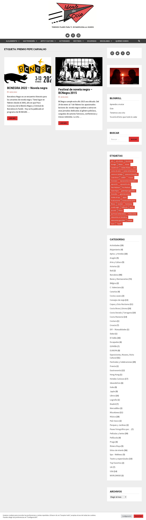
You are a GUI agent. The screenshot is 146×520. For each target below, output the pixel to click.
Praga (112, 442)
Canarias (113, 291)
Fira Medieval (126, 187)
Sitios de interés (117, 450)
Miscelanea (105, 41)
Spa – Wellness (116, 454)
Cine (134, 168)
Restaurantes (132, 214)
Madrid (113, 404)
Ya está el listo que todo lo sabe (123, 117)
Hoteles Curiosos (117, 378)
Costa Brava (115, 178)
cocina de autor (116, 171)
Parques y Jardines (118, 425)
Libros (112, 395)
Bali (111, 270)
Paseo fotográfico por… (120, 429)
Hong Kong (115, 374)
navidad (120, 204)
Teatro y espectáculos (119, 458)
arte (112, 161)
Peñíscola (124, 207)
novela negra (115, 207)
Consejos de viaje (117, 300)
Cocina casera (116, 295)
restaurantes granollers (118, 220)
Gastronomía (29, 41)
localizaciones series (128, 201)
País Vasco (114, 421)
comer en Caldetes (117, 174)
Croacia (130, 178)
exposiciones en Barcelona (128, 181)
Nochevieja (128, 204)
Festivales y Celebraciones (121, 362)
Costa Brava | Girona (118, 308)
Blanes (121, 164)
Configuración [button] (126, 516)
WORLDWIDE (115, 475)
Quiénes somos (122, 41)
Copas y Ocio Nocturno (119, 304)
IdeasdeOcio (115, 383)
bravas (127, 164)
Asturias (113, 266)
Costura (113, 321)
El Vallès (113, 338)
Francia (113, 366)
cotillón (123, 178)
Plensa (121, 211)
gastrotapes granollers (128, 191)
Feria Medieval (115, 187)
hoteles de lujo (115, 197)
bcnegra (113, 164)
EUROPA (113, 350)
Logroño (113, 399)
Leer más (12, 118)
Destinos (77, 41)
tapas (113, 224)
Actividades (64, 41)
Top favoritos (115, 463)
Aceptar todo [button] (138, 516)
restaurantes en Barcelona (119, 217)
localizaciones (115, 201)
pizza (132, 207)
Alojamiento (11, 41)
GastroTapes (115, 191)
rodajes (129, 220)
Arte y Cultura (47, 41)
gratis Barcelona (125, 194)
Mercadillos (115, 408)
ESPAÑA (113, 346)
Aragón (113, 258)
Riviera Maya (115, 446)
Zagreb (119, 224)
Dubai (112, 333)
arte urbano (119, 161)
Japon (125, 197)
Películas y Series (117, 433)
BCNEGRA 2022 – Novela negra (27, 88)
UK (111, 467)
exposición (114, 184)
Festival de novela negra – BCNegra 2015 (75, 91)
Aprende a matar (117, 104)
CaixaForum (115, 168)
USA (111, 471)
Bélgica (113, 283)
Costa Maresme (116, 317)
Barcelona (129, 161)
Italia (112, 387)
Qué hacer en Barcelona (118, 214)
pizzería (113, 211)
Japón (112, 391)
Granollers (114, 194)
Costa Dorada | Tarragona (121, 312)
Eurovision (114, 181)
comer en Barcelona (129, 171)
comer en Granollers (131, 174)
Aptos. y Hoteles (117, 253)
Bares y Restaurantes (119, 279)
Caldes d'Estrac (126, 168)
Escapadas (91, 41)
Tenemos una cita (117, 112)
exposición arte (125, 184)
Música (113, 204)
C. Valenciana (115, 287)
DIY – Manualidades (118, 329)
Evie (111, 108)
